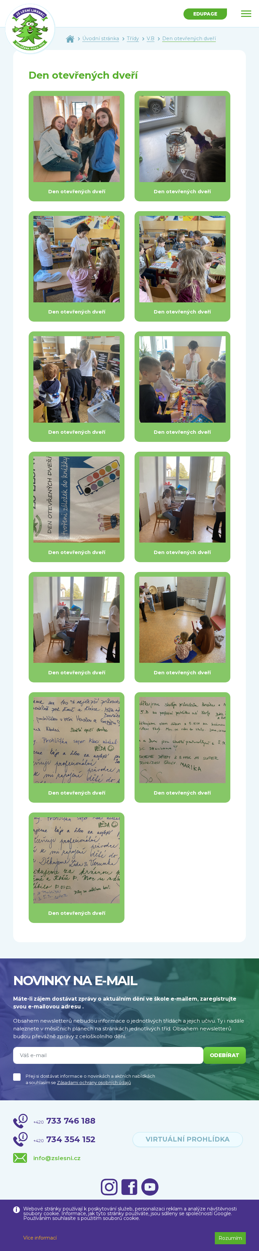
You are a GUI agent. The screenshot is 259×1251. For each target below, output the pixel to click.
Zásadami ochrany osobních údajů (94, 1082)
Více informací (40, 1237)
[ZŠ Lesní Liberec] (30, 29)
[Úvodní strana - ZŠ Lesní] (70, 38)
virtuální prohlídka (188, 1139)
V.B (150, 38)
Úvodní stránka (100, 38)
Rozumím (230, 1238)
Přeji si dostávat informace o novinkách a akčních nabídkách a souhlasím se (90, 1079)
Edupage (205, 14)
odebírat (224, 1055)
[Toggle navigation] (246, 13)
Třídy (133, 38)
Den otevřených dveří (189, 38)
